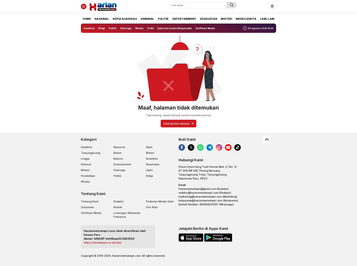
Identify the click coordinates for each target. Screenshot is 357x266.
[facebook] (181, 147)
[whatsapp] (200, 147)
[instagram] (219, 147)
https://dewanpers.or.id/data (102, 242)
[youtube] (228, 147)
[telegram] (209, 147)
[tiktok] (237, 147)
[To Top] (267, 139)
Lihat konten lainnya (176, 123)
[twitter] (191, 147)
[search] (231, 5)
